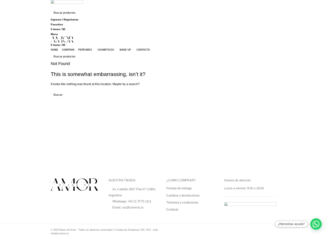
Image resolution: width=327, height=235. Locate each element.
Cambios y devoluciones (182, 195)
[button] (316, 224)
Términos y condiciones (182, 202)
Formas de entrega (179, 188)
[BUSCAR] (271, 12)
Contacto (172, 209)
